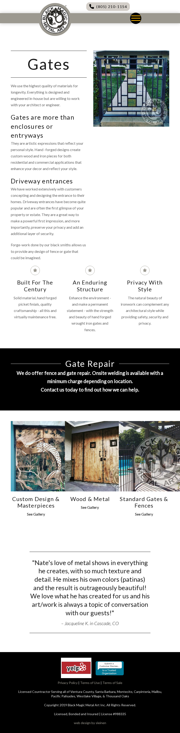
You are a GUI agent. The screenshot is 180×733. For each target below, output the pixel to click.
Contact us (52, 389)
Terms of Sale (112, 683)
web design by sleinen (90, 723)
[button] (135, 18)
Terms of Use (90, 683)
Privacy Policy (68, 683)
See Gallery (36, 514)
